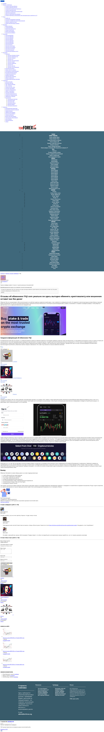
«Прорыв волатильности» (11, 93)
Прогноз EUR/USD (9, 35)
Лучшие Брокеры (9, 27)
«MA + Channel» (8, 85)
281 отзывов (4, 599)
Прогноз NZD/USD (9, 42)
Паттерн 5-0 (10, 64)
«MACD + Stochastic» (9, 91)
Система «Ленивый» (9, 92)
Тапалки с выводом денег (11, 22)
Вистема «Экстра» (9, 83)
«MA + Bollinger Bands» (10, 84)
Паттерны (7, 53)
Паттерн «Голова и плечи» (13, 55)
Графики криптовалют (10, 112)
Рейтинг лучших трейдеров (12, 273)
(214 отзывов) (3, 397)
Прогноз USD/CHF (9, 38)
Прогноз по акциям (9, 50)
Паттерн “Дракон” (12, 57)
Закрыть (2, 1)
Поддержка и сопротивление (12, 71)
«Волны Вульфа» (9, 81)
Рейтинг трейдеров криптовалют (12, 14)
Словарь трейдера (59, 691)
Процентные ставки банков (11, 117)
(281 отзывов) (3, 380)
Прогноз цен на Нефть (10, 47)
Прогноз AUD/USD (9, 43)
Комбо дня (7, 18)
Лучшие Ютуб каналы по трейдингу (13, 8)
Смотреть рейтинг (4, 502)
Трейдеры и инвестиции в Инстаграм (13, 11)
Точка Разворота (18, 378)
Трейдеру (5, 107)
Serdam (15, 361)
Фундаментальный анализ (11, 72)
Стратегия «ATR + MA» (10, 87)
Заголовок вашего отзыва (6, 544)
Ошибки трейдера (9, 75)
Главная (4, 3)
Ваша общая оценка (5, 541)
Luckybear (16, 674)
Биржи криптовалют (10, 31)
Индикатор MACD (12, 103)
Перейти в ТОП (4, 729)
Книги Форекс (8, 119)
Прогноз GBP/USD (9, 36)
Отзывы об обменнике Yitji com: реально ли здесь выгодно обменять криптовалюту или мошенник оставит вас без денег (29, 289)
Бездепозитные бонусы (10, 28)
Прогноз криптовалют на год (11, 51)
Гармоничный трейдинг (10, 76)
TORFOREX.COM (11, 721)
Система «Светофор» (10, 88)
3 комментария (6, 654)
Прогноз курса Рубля (10, 46)
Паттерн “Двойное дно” (13, 56)
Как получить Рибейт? (10, 32)
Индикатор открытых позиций (12, 109)
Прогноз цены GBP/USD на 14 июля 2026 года (13, 651)
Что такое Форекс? (42, 688)
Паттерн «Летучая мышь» (13, 60)
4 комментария (6, 640)
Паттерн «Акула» (11, 65)
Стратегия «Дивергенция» (11, 95)
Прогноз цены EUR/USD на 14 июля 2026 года (13, 638)
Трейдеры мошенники (10, 12)
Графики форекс (9, 111)
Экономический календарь (11, 108)
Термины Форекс (9, 120)
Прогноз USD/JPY (9, 39)
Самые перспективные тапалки (12, 23)
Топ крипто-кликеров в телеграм (12, 19)
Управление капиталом (10, 73)
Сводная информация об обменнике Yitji (10, 290)
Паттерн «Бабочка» (12, 63)
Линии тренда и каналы (10, 69)
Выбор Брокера (8, 26)
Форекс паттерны (59, 692)
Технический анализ (9, 68)
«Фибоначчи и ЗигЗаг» (10, 96)
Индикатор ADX (11, 100)
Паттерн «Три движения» (13, 67)
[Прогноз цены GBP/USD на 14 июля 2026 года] (7, 650)
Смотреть (2, 365)
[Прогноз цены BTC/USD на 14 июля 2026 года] (7, 663)
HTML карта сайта (74, 698)
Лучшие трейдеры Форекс (11, 6)
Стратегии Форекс (9, 115)
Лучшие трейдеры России (11, 7)
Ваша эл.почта (3, 559)
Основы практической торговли (12, 79)
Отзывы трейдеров (9, 30)
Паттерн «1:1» (10, 59)
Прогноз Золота (8, 44)
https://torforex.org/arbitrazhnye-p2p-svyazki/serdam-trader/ (63, 525)
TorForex (2, 273)
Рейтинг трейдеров (7, 4)
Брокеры (5, 24)
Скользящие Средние (12, 99)
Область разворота (9, 77)
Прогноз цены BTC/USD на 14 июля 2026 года (13, 664)
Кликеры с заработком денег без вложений (15, 20)
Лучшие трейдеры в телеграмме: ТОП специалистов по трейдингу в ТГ (21, 15)
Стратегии (5, 80)
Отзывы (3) (4, 281)
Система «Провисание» (10, 89)
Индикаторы (8, 97)
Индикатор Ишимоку (12, 105)
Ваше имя (2, 555)
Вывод (2, 292)
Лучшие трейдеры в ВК (10, 10)
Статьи (6, 121)
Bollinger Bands (11, 104)
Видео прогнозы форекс (10, 116)
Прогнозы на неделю (10, 48)
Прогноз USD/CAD (9, 40)
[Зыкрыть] (1, 731)
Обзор (1, 583)
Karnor (15, 394)
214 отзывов (4, 618)
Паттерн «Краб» (11, 61)
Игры (4, 16)
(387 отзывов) (3, 364)
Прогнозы (5, 34)
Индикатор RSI (11, 101)
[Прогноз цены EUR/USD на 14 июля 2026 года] (7, 636)
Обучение (5, 52)
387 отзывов (4, 580)
